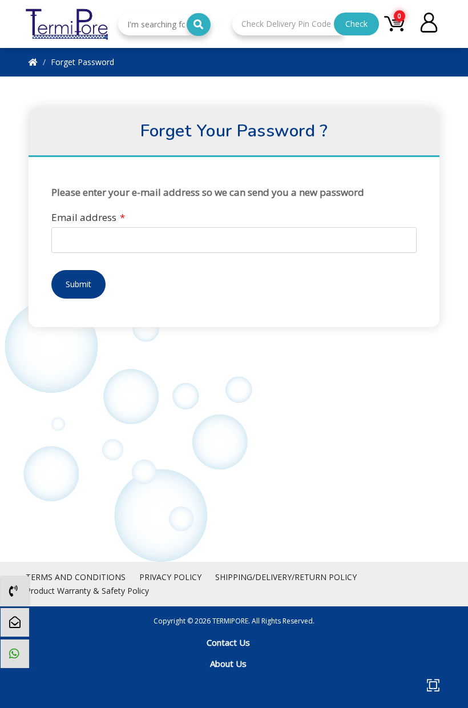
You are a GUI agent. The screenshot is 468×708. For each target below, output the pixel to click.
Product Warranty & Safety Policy (87, 590)
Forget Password (82, 62)
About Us (228, 663)
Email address (88, 217)
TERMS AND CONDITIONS (76, 577)
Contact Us (228, 642)
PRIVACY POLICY (170, 577)
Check (356, 23)
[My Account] (428, 24)
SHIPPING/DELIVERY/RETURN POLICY (286, 577)
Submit (78, 284)
